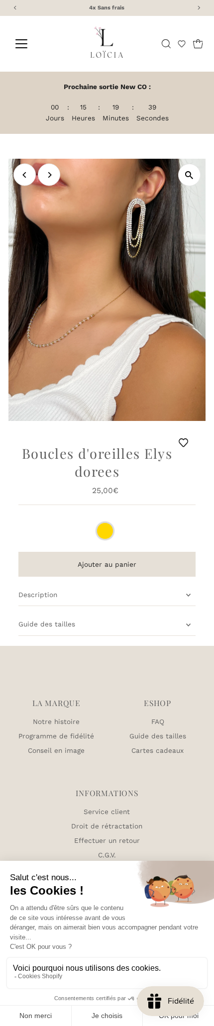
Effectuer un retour (107, 840)
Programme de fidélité (56, 736)
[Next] (49, 175)
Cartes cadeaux (157, 750)
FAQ (157, 721)
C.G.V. (107, 855)
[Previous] (24, 175)
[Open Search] (166, 43)
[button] (182, 44)
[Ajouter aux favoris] (185, 442)
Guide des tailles (46, 624)
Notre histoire (56, 721)
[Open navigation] (32, 43)
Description (37, 595)
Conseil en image (56, 750)
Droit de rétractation (106, 826)
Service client (107, 812)
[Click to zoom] (189, 175)
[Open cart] (198, 44)
